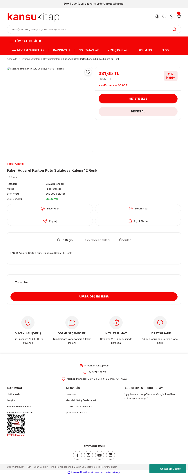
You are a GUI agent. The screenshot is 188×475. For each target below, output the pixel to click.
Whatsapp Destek (170, 468)
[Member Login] (171, 16)
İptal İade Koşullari (76, 412)
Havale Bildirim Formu (19, 406)
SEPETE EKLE (138, 98)
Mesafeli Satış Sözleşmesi (81, 400)
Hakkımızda (13, 394)
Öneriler (125, 240)
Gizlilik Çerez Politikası (79, 406)
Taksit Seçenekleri (96, 240)
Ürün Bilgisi (65, 240)
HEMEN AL (138, 111)
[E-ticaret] (93, 472)
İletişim (11, 400)
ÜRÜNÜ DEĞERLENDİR (94, 296)
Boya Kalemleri (55, 183)
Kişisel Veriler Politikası (20, 412)
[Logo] (33, 16)
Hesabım (71, 394)
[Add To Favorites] (88, 72)
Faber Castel (53, 188)
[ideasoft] (74, 472)
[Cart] (178, 16)
